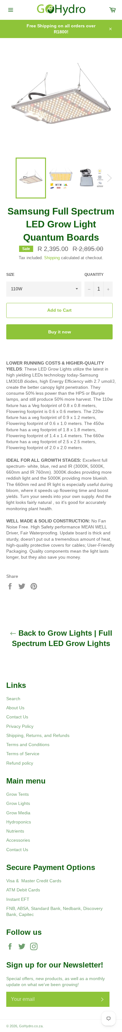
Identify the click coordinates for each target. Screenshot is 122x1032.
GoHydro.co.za (31, 1026)
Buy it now (59, 331)
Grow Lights (18, 803)
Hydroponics (18, 821)
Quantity (94, 274)
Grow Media (18, 812)
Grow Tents (17, 794)
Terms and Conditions (27, 744)
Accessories (18, 840)
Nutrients (15, 831)
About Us (15, 707)
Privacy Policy (19, 726)
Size (10, 274)
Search (13, 698)
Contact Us (17, 716)
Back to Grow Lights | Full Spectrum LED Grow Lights (62, 638)
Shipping (52, 257)
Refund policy (19, 763)
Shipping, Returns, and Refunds (37, 735)
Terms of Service (22, 753)
